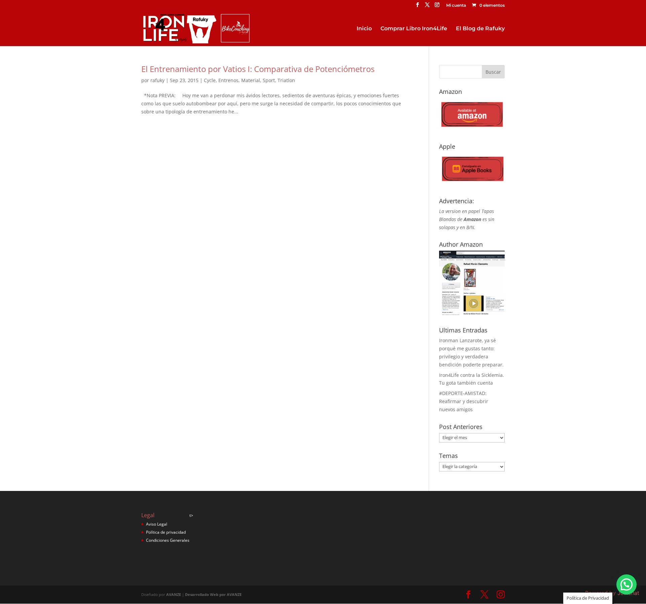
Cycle (210, 80)
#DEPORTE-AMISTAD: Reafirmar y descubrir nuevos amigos (463, 401)
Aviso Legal (156, 524)
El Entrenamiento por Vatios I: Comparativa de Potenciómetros (257, 68)
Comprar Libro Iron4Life (414, 29)
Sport (269, 80)
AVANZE (173, 594)
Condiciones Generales (167, 540)
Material (250, 80)
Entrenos (228, 80)
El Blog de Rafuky (480, 29)
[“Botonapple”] (472, 183)
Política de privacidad (166, 532)
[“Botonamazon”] (472, 129)
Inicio (364, 29)
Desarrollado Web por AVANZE (213, 594)
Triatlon (286, 80)
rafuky (157, 80)
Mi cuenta (456, 5)
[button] (626, 584)
